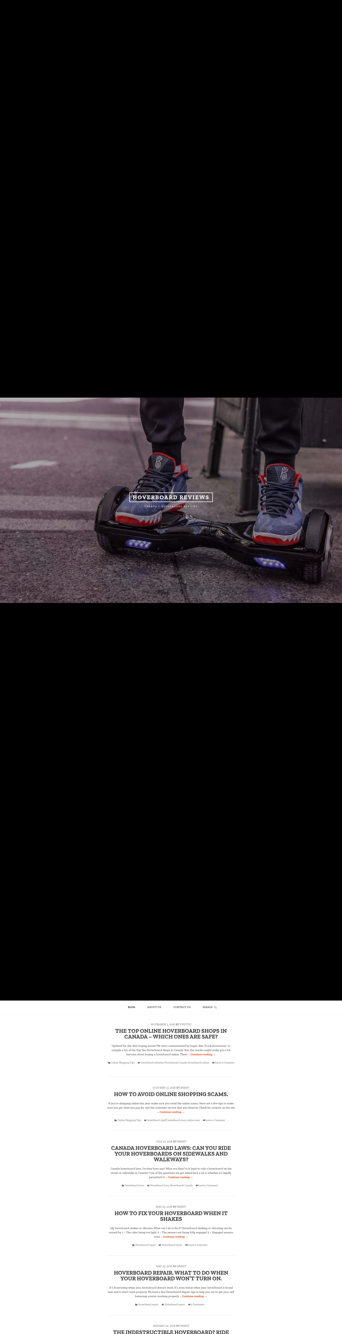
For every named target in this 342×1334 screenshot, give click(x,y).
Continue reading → (203, 1054)
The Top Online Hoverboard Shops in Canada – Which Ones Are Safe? (171, 1033)
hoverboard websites (152, 1062)
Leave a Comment (224, 1062)
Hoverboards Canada (175, 1062)
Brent (185, 1087)
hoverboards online (198, 1062)
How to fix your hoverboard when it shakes (171, 1216)
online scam (193, 1120)
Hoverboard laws (159, 1185)
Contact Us (182, 1007)
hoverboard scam (176, 1120)
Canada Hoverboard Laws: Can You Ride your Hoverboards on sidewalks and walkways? (171, 1154)
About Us (154, 1007)
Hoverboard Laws (134, 1185)
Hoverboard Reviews (171, 497)
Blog (131, 1007)
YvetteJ (185, 1024)
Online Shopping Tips (123, 1062)
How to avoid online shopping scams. (171, 1094)
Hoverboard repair (145, 1244)
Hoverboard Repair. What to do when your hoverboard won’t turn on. (171, 1275)
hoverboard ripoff (156, 1120)
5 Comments (197, 1304)
